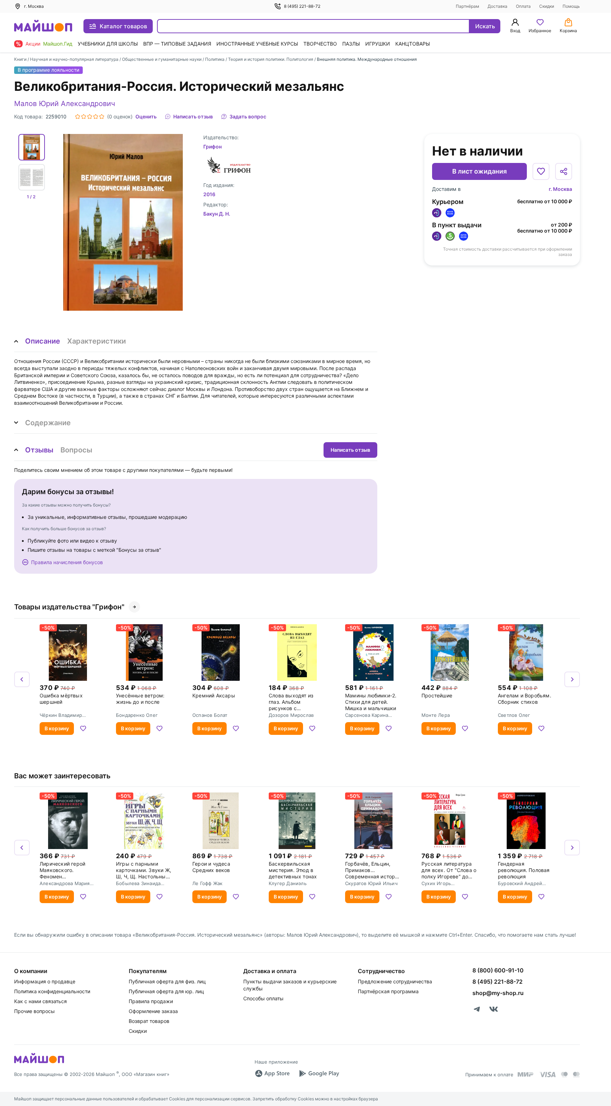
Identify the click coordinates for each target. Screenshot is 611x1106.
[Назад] (22, 679)
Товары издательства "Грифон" (69, 607)
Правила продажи (151, 1001)
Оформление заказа (153, 1011)
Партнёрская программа (388, 991)
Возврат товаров (149, 1021)
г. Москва (560, 189)
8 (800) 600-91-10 (498, 970)
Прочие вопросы (34, 1011)
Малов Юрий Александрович (64, 103)
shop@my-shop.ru (498, 992)
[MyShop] (39, 1062)
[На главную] (43, 26)
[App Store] (272, 1073)
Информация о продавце (44, 981)
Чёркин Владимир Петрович (61, 715)
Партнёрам (467, 6)
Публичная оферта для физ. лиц (167, 981)
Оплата (523, 6)
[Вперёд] (572, 679)
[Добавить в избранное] (541, 171)
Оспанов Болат (210, 715)
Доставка (497, 6)
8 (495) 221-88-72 (302, 6)
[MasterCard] (564, 1074)
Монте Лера (435, 715)
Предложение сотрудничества (395, 981)
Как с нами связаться (40, 1001)
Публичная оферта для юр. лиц (166, 991)
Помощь (571, 6)
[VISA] (547, 1074)
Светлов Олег (514, 715)
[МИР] (526, 1074)
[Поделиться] (563, 171)
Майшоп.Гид (57, 44)
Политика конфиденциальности (52, 991)
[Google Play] (318, 1073)
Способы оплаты (263, 998)
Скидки (546, 6)
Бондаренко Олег (137, 715)
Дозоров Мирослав (291, 715)
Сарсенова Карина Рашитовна (366, 715)
